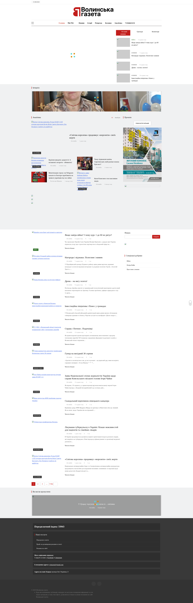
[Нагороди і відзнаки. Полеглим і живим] (123, 54)
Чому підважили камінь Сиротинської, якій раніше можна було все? (106, 161)
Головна (61, 23)
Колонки (108, 23)
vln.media (73, 141)
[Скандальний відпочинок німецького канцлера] (47, 407)
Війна (133, 40)
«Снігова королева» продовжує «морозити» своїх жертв (91, 459)
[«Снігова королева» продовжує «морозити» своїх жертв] (49, 138)
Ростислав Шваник (56, 181)
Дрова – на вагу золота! (139, 67)
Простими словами (133, 269)
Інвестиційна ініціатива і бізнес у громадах (85, 306)
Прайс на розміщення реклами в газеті (49, 544)
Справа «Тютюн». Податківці (78, 328)
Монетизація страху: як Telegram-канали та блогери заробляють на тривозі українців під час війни (61, 175)
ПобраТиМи (131, 265)
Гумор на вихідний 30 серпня (79, 353)
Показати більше (142, 123)
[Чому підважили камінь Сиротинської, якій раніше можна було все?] (85, 163)
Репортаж (98, 23)
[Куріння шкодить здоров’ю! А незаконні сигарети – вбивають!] (39, 163)
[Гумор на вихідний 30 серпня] (47, 360)
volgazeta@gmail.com (56, 565)
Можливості (38, 449)
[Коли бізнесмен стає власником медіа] (85, 181)
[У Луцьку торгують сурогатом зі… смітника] (96, 515)
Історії (89, 23)
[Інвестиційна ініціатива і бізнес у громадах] (123, 78)
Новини (81, 23)
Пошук (127, 233)
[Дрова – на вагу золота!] (123, 66)
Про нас (71, 23)
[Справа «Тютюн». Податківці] (47, 336)
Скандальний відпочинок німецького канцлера (87, 401)
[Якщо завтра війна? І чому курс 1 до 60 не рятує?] (123, 42)
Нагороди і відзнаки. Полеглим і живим (145, 56)
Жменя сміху (38, 368)
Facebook (50, 558)
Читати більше (69, 248)
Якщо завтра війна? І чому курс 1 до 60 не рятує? (88, 235)
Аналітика (118, 23)
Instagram (58, 558)
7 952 (51, 484)
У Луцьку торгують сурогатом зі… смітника (96, 504)
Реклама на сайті (41, 548)
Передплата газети (42, 540)
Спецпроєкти (130, 23)
